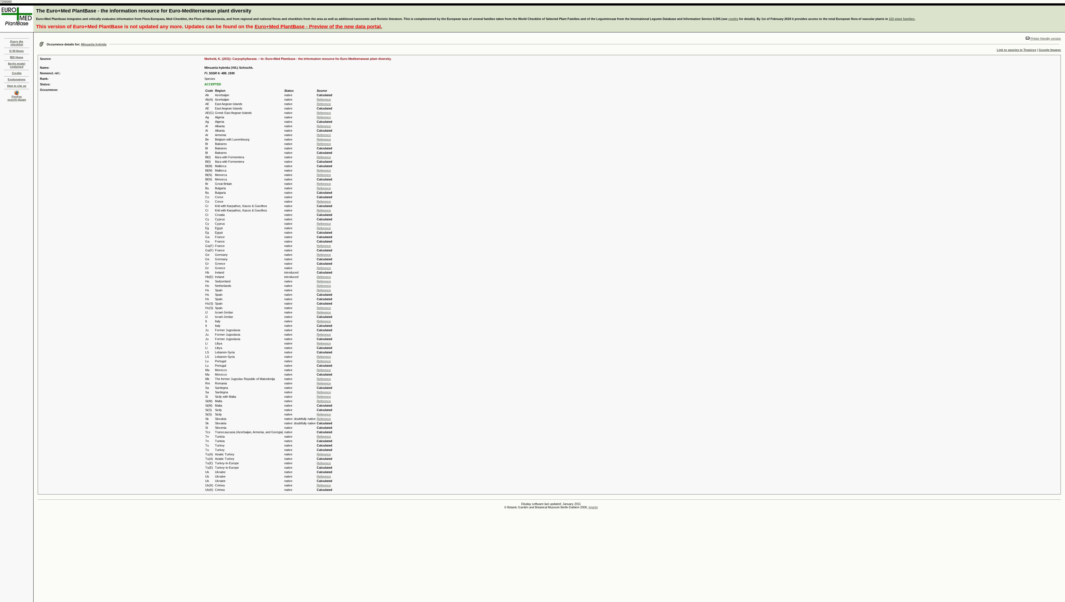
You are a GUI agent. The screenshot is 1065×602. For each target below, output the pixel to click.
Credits (17, 73)
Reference (324, 99)
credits (733, 19)
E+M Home (16, 50)
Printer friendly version (1045, 38)
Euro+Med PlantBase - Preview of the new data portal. (318, 26)
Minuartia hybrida (93, 44)
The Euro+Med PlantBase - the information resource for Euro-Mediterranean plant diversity (143, 11)
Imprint (593, 507)
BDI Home (16, 57)
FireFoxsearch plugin (16, 98)
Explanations (17, 79)
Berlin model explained (16, 65)
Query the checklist (16, 43)
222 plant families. (902, 19)
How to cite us (16, 85)
